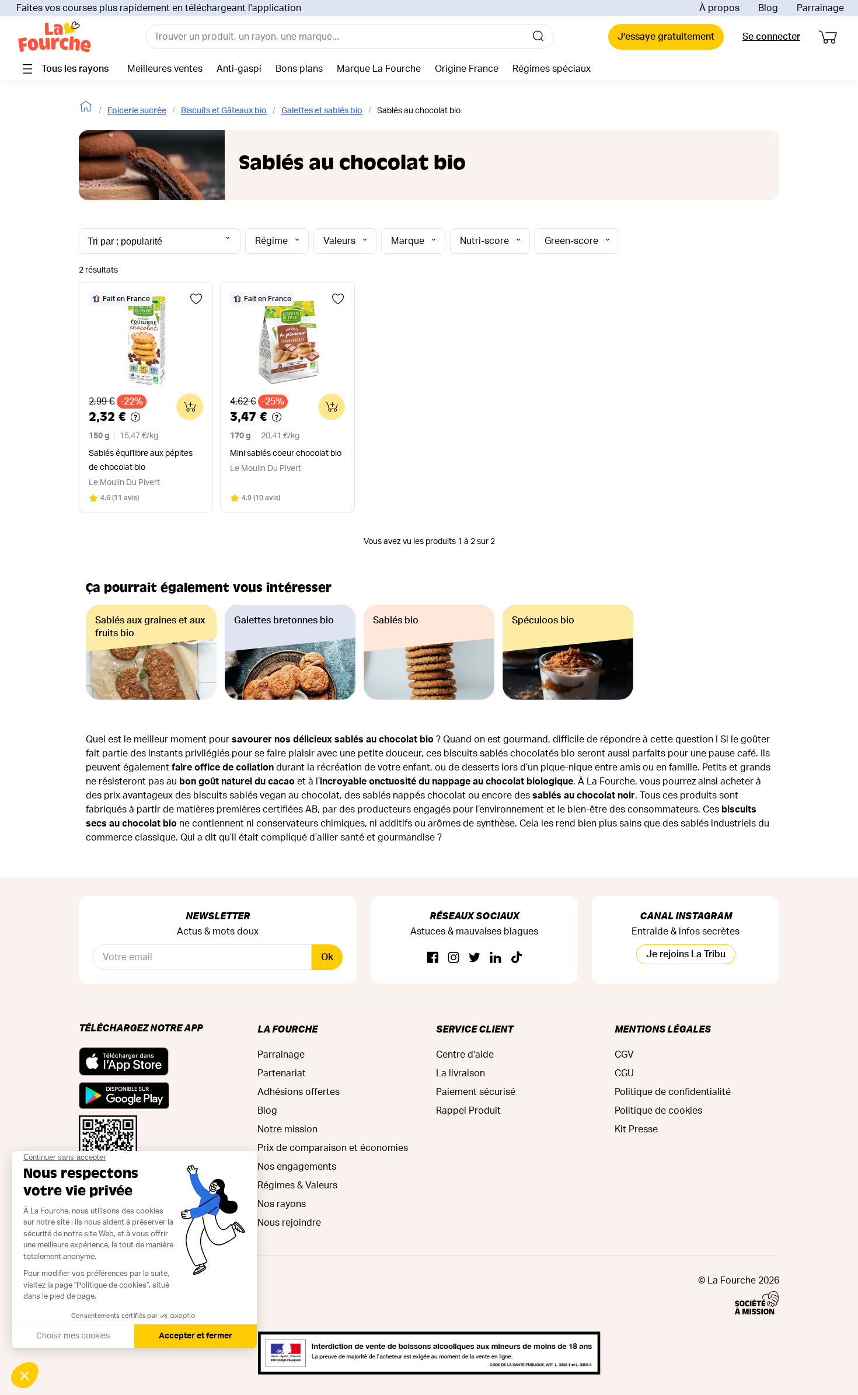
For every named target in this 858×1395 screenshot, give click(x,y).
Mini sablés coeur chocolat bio (285, 453)
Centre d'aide (465, 1054)
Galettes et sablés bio (321, 111)
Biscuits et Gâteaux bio (224, 111)
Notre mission (287, 1129)
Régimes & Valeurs (297, 1185)
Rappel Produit (468, 1110)
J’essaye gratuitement (666, 36)
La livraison (460, 1073)
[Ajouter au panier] (190, 407)
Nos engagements (296, 1166)
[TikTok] (516, 958)
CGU (624, 1073)
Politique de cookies (658, 1110)
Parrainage (820, 8)
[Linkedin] (495, 958)
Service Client (474, 1028)
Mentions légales (663, 1028)
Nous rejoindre (289, 1222)
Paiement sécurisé (475, 1092)
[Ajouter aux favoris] (196, 299)
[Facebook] (432, 958)
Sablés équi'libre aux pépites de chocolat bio (141, 460)
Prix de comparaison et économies (332, 1148)
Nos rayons (281, 1204)
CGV (624, 1054)
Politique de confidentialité (673, 1092)
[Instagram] (453, 958)
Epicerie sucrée (136, 111)
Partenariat (281, 1073)
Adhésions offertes (298, 1092)
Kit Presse (636, 1129)
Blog (768, 8)
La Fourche (287, 1028)
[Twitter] (474, 958)
